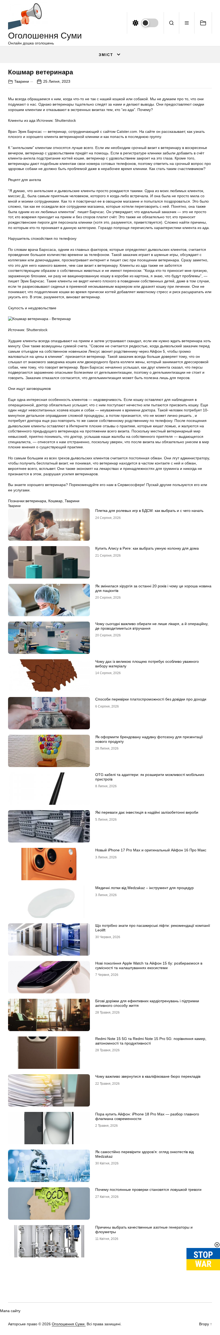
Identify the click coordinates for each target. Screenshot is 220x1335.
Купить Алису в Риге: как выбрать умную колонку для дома (147, 548)
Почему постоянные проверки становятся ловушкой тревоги (148, 1189)
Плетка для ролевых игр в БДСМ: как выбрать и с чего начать (149, 510)
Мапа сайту (10, 1311)
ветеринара (35, 501)
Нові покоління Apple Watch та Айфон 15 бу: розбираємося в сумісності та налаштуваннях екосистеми (148, 965)
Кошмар (55, 501)
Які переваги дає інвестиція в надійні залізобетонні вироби (146, 812)
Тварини (21, 81)
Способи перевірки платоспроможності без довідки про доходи (150, 699)
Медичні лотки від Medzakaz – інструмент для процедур (144, 888)
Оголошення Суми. (69, 1324)
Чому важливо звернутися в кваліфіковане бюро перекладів (147, 1076)
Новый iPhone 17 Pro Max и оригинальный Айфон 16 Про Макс (150, 850)
